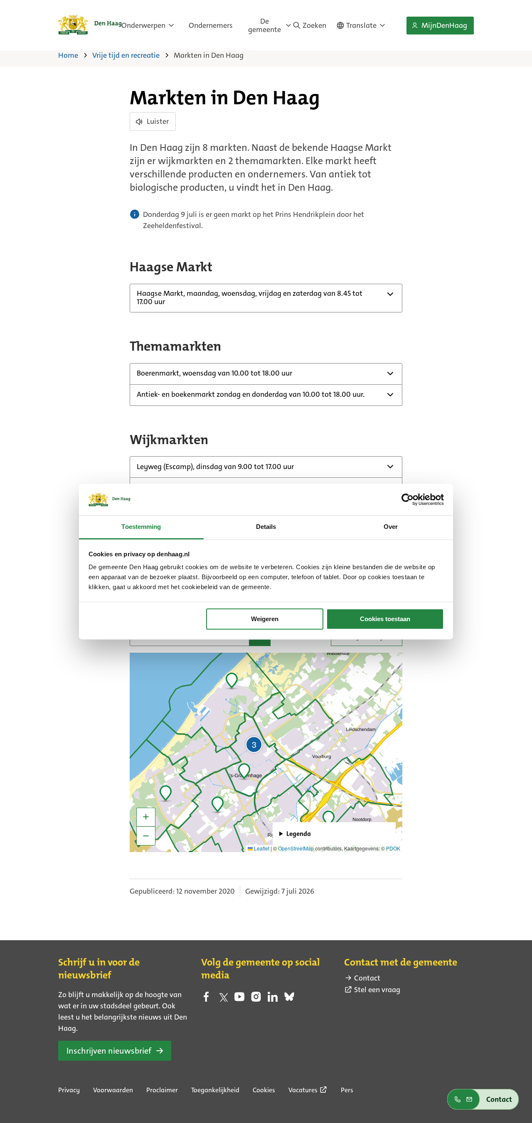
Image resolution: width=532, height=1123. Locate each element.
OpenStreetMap (296, 848)
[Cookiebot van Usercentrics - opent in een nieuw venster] (407, 499)
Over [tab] (391, 527)
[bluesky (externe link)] (289, 999)
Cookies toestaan (385, 618)
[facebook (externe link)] (206, 999)
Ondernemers (211, 25)
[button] (328, 817)
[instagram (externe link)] (256, 999)
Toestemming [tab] (141, 527)
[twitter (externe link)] (223, 999)
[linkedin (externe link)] (273, 999)
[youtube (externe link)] (239, 999)
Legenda (298, 833)
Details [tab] (266, 527)
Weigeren (264, 618)
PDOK (393, 848)
